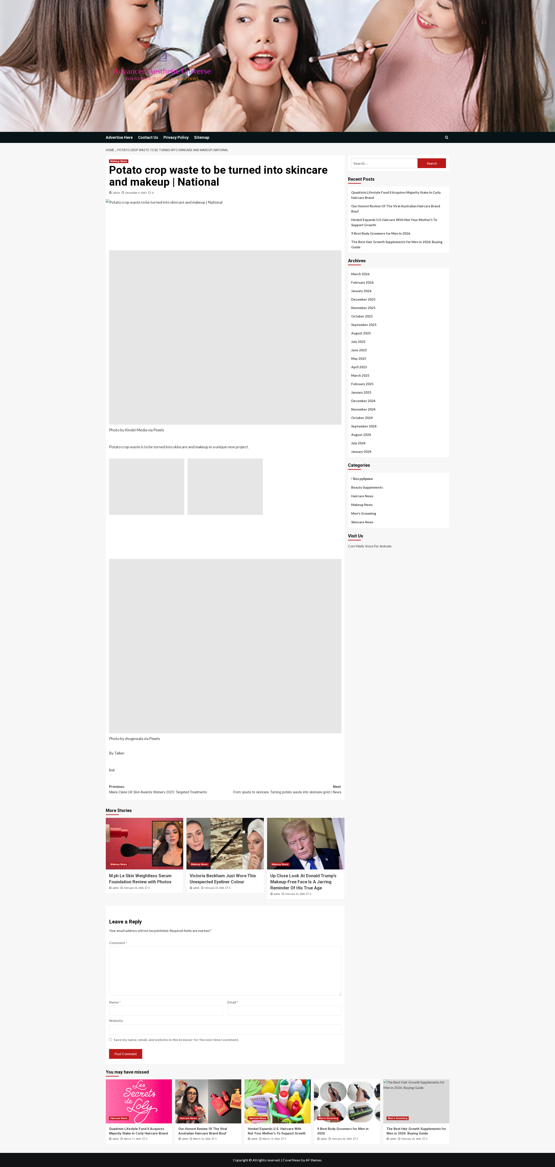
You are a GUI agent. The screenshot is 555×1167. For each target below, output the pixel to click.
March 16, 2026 (201, 1139)
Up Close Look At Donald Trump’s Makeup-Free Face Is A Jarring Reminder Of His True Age (303, 881)
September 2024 (364, 426)
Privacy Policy (176, 137)
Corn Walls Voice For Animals (370, 546)
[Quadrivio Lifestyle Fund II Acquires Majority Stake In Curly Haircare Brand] (139, 1101)
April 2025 (359, 367)
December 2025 (363, 299)
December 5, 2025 (136, 192)
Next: (287, 789)
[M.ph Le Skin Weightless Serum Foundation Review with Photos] (144, 843)
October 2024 (362, 418)
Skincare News (362, 522)
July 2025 (358, 342)
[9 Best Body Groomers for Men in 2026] (347, 1101)
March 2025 (360, 375)
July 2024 (358, 443)
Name (115, 1002)
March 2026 (360, 274)
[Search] (446, 137)
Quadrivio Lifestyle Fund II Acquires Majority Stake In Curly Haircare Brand (396, 195)
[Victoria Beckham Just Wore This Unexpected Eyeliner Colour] (225, 843)
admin (116, 192)
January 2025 (361, 392)
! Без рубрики (362, 479)
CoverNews (291, 1160)
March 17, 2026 (132, 1139)
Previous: (158, 789)
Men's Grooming (363, 513)
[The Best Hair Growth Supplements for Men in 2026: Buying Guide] (416, 1101)
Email (232, 1002)
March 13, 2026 (271, 1139)
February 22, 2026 (295, 894)
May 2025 (358, 358)
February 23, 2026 (214, 888)
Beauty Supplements (367, 487)
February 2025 (362, 384)
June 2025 (359, 350)
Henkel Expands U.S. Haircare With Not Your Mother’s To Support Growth (394, 222)
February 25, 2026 (411, 1139)
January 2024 (361, 451)
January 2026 (361, 291)
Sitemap (201, 137)
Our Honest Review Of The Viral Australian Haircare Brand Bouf (395, 208)
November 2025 (363, 308)
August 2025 (361, 333)
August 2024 (361, 435)
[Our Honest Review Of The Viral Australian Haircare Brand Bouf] (208, 1101)
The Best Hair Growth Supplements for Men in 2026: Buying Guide (396, 244)
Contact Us (148, 137)
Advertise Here (119, 137)
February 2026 (362, 282)
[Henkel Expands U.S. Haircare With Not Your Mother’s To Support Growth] (278, 1101)
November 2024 (363, 409)
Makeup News (118, 161)
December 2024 (363, 401)
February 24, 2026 (134, 888)
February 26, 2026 (342, 1139)
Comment (118, 943)
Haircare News (362, 496)
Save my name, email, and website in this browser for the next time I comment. (176, 1040)
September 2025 (364, 325)
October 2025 (362, 316)
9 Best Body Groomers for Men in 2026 (380, 233)
